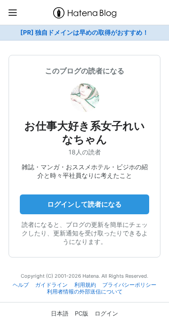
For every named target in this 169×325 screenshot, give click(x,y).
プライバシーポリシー (129, 285)
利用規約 (85, 285)
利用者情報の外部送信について (85, 292)
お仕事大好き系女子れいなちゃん (84, 132)
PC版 (81, 313)
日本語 (60, 313)
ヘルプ (21, 285)
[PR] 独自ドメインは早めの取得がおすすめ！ (84, 32)
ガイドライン (51, 285)
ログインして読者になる (84, 204)
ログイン (106, 313)
